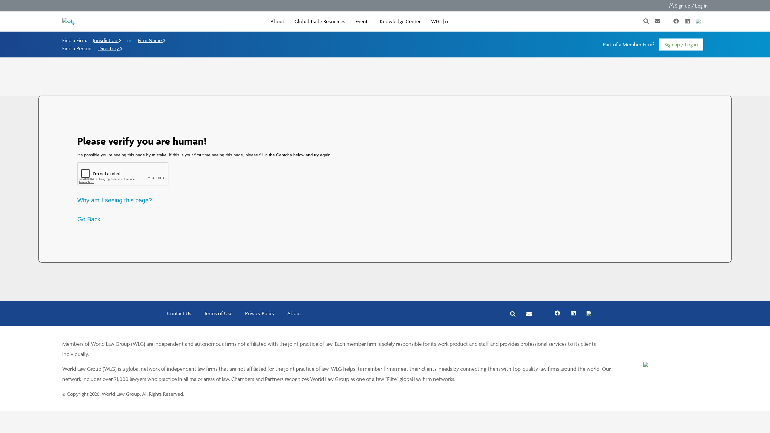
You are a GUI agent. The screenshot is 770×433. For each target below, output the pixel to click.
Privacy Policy (260, 313)
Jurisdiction (106, 40)
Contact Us (179, 313)
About (277, 21)
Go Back (88, 219)
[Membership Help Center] (707, 21)
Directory (109, 48)
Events (363, 21)
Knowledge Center (400, 21)
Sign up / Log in (691, 6)
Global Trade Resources (319, 21)
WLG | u (439, 21)
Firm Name (150, 40)
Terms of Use (218, 313)
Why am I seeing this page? (114, 200)
